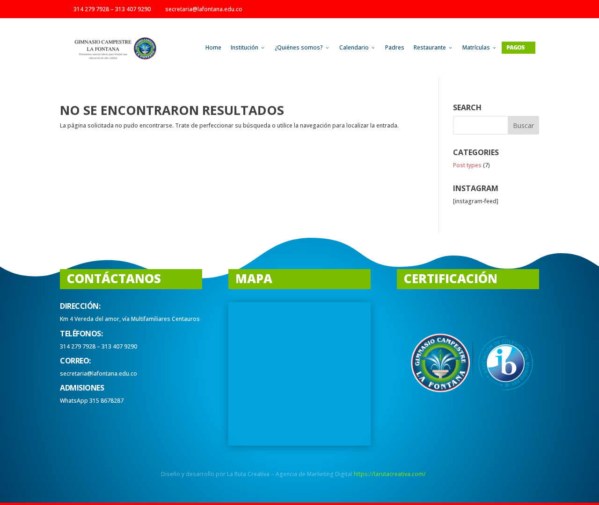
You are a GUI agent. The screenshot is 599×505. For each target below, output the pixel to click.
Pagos (518, 47)
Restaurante (433, 47)
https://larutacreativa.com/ (390, 474)
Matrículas (479, 47)
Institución (248, 47)
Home (213, 47)
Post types (467, 165)
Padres (394, 47)
